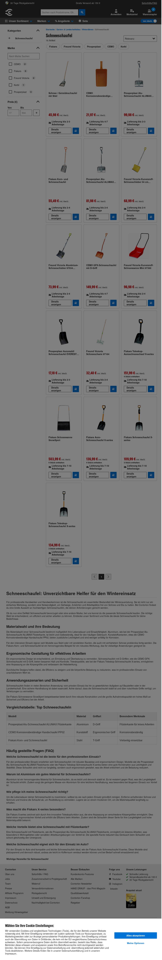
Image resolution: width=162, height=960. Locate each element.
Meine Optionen (135, 943)
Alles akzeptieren (135, 935)
